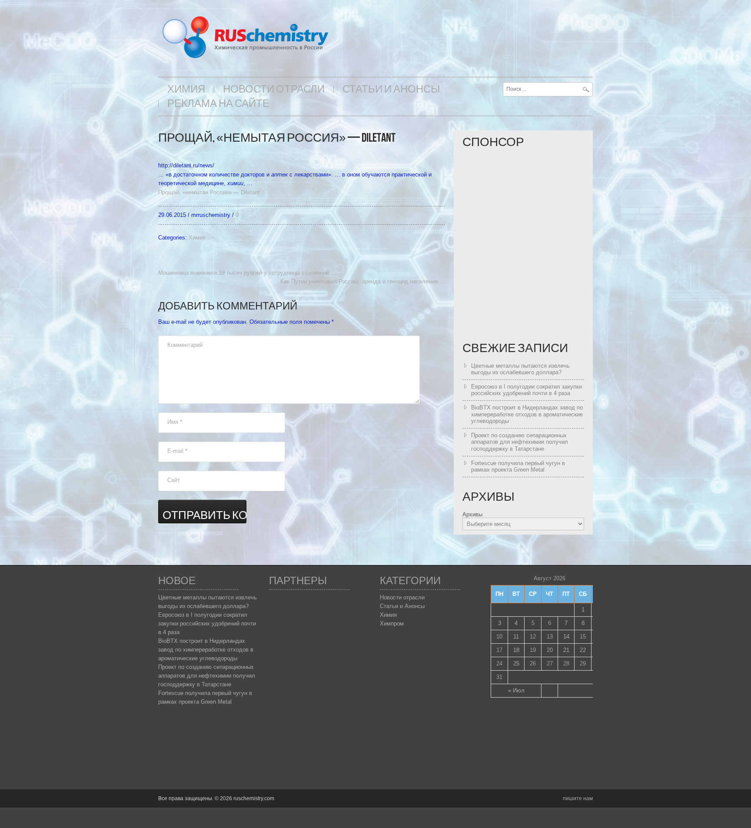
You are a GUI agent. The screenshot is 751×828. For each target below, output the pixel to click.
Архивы (472, 514)
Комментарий (185, 345)
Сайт (173, 480)
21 (566, 650)
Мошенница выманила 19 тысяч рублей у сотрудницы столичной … (247, 272)
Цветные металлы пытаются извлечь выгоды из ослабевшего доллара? (520, 369)
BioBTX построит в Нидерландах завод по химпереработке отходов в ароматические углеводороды (527, 414)
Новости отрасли (274, 89)
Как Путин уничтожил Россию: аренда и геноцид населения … (362, 281)
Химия (186, 89)
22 (583, 650)
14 (566, 636)
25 (516, 663)
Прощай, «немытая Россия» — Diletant (209, 192)
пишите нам (578, 798)
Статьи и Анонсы (391, 89)
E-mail (177, 451)
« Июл (516, 690)
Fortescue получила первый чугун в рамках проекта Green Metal (518, 466)
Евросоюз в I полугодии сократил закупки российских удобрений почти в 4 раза (526, 390)
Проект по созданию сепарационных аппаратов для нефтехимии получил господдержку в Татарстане (519, 442)
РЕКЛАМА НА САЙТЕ (218, 103)
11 (516, 636)
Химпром (392, 623)
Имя (174, 422)
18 (516, 650)
